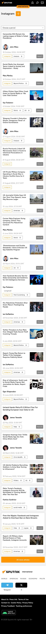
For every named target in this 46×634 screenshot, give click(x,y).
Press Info (13, 599)
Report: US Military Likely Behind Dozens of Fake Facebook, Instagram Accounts (15, 538)
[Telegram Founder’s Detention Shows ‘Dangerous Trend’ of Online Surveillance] (36, 122)
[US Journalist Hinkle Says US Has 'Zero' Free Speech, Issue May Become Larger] (36, 199)
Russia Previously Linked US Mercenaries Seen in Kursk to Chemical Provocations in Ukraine (14, 152)
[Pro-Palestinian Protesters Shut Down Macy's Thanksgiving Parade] (36, 307)
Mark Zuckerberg (19, 295)
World (16, 110)
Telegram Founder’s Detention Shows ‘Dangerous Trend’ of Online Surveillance (15, 120)
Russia (23, 578)
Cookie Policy (16, 603)
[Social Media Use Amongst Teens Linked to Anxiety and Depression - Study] (36, 68)
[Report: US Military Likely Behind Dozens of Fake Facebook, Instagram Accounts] (36, 540)
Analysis (16, 56)
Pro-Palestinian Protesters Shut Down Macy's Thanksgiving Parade (15, 305)
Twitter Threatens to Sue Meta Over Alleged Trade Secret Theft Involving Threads (15, 332)
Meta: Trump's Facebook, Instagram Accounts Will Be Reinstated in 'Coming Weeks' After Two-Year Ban (14, 491)
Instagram (7, 13)
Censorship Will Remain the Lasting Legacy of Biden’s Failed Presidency (15, 36)
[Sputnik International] (7, 4)
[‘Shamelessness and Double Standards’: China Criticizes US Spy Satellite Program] (36, 249)
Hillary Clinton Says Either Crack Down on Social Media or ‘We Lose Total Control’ (15, 93)
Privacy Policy (27, 603)
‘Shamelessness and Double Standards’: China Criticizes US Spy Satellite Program (15, 248)
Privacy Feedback (8, 606)
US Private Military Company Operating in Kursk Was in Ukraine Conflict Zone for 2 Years (14, 175)
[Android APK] (8, 613)
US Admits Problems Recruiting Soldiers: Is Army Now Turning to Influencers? (15, 467)
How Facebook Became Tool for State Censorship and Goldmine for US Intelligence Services (15, 278)
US (25, 110)
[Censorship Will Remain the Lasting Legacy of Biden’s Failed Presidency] (36, 38)
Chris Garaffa (18, 457)
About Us (4, 599)
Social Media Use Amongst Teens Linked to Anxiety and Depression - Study (14, 66)
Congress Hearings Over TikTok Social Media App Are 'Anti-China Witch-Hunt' (15, 437)
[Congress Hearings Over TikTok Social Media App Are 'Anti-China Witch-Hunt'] (36, 439)
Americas (17, 210)
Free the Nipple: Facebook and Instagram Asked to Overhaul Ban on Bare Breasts (21, 516)
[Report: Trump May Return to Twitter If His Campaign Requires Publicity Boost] (36, 357)
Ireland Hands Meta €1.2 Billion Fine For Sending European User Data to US (20, 408)
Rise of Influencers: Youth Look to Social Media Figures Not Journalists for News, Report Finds (15, 383)
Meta (15, 427)
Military (16, 480)
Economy (33, 578)
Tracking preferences (24, 606)
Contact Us (5, 603)
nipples (26, 528)
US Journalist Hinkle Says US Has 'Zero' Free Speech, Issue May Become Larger (14, 197)
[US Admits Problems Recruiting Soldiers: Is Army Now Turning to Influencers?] (36, 469)
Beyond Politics (19, 83)
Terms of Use (23, 599)
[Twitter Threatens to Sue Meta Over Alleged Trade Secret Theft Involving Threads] (36, 334)
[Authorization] (32, 2)
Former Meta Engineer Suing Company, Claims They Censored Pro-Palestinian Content (14, 221)
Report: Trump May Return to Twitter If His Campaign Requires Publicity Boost (14, 355)
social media (18, 507)
